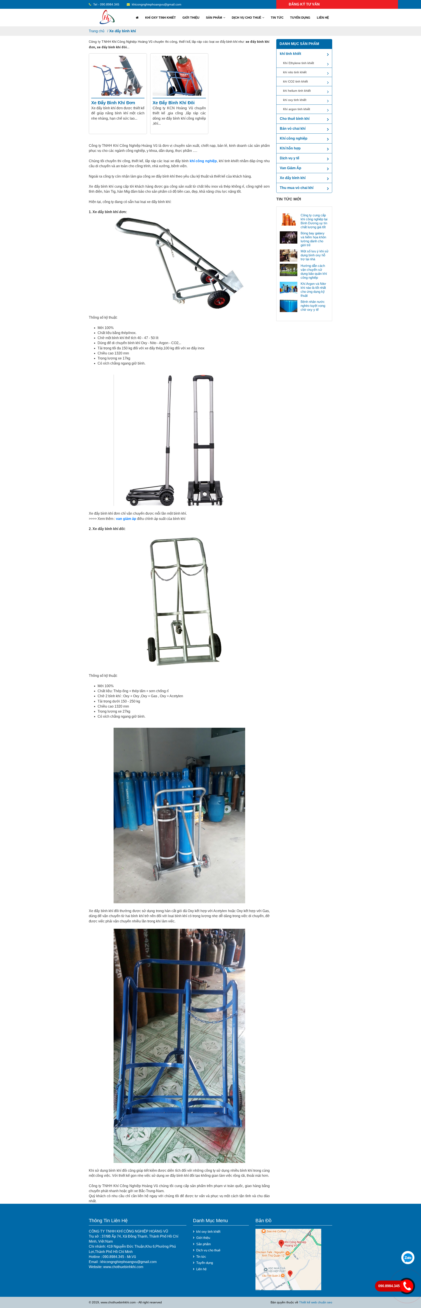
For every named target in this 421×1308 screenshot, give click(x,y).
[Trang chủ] (136, 18)
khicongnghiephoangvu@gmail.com (156, 4)
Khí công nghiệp (293, 138)
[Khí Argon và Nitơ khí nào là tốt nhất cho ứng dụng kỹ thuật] (288, 287)
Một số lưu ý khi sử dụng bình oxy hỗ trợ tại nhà (314, 255)
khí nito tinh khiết (295, 72)
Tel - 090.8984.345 (105, 4)
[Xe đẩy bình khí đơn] (117, 76)
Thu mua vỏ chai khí (296, 188)
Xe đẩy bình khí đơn (113, 102)
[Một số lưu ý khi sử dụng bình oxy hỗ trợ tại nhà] (288, 255)
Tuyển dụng (300, 17)
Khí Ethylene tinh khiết (298, 63)
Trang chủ (96, 31)
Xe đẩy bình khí (122, 31)
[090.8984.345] (407, 1257)
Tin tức (277, 17)
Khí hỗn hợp (290, 148)
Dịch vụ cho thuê (246, 17)
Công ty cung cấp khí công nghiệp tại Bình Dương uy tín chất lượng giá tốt (314, 221)
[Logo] (107, 17)
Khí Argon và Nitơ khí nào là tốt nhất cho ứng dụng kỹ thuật (313, 289)
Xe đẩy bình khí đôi (174, 102)
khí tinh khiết (290, 54)
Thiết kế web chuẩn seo (315, 1302)
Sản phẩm (214, 17)
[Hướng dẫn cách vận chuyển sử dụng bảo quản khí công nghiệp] (288, 269)
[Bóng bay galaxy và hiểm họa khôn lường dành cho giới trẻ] (288, 237)
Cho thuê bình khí (294, 118)
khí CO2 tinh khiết (295, 81)
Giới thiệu (190, 17)
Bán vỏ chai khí (292, 128)
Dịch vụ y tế (289, 158)
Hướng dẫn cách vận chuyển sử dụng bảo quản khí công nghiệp (314, 271)
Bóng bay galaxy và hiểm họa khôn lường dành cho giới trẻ (313, 239)
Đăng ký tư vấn (304, 4)
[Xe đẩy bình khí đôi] (179, 76)
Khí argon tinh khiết (296, 109)
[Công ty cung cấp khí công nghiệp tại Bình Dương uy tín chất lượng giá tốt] (288, 219)
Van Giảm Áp (290, 168)
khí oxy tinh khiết (160, 17)
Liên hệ (323, 17)
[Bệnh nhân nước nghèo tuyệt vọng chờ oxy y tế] (288, 305)
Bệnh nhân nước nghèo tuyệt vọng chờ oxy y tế (313, 305)
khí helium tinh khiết (297, 90)
